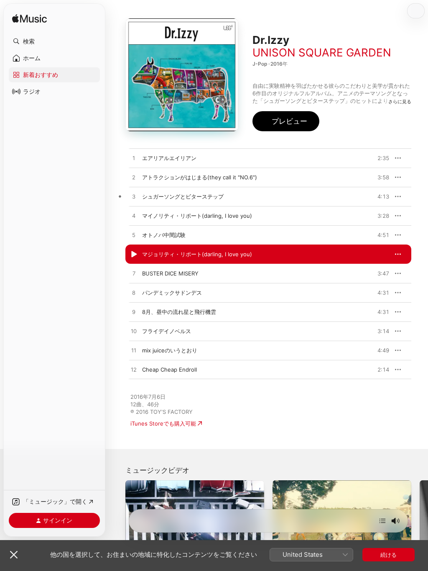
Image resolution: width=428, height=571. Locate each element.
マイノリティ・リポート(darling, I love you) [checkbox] (197, 215)
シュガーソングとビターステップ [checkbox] (183, 196)
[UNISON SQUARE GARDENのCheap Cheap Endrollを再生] (133, 370)
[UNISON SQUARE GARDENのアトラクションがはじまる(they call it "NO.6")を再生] (133, 177)
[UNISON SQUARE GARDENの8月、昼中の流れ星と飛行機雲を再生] (133, 312)
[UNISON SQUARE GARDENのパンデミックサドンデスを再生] (133, 293)
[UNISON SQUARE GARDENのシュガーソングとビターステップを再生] (133, 197)
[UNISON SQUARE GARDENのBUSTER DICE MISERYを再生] (133, 274)
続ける (388, 554)
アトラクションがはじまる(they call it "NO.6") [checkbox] (199, 177)
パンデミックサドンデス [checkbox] (172, 292)
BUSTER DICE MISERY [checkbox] (170, 273)
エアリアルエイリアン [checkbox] (169, 158)
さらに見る (399, 102)
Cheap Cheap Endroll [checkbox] (169, 369)
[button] (54, 41)
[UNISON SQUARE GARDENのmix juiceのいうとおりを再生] (133, 350)
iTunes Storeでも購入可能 (163, 423)
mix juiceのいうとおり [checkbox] (169, 350)
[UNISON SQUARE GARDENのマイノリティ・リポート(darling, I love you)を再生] (133, 216)
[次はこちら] (382, 521)
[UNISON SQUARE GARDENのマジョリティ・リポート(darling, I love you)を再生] (133, 254)
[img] (29, 19)
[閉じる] (14, 554)
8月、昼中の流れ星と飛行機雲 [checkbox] (179, 311)
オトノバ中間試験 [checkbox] (164, 235)
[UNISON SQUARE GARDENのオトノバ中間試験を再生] (133, 235)
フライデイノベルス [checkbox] (166, 331)
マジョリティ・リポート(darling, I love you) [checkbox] (197, 254)
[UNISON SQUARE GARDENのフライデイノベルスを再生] (133, 331)
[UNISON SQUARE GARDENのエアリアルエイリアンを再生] (133, 158)
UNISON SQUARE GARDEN (321, 52)
